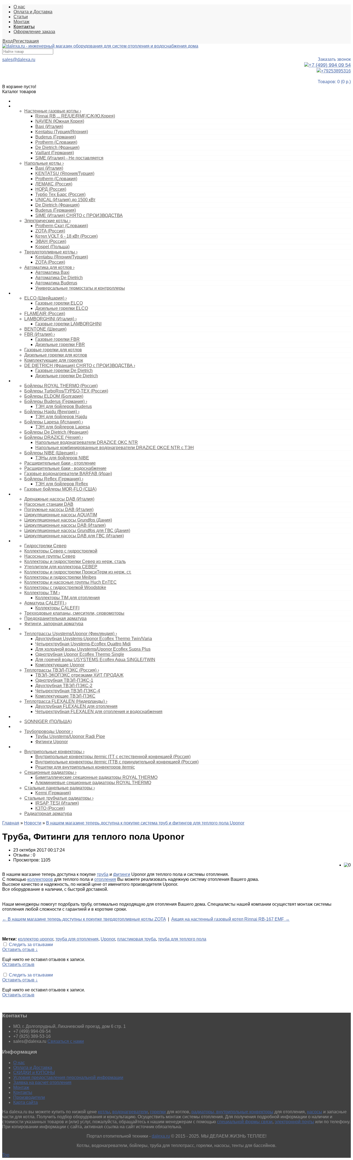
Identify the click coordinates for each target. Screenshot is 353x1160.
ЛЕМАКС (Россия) (53, 184)
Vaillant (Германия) (54, 152)
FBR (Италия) (39, 334)
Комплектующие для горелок (53, 360)
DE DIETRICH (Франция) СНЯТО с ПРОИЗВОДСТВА (79, 365)
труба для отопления (76, 939)
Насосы (20, 494)
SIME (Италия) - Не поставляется (69, 158)
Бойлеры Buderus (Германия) (55, 401)
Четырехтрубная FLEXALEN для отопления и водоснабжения (98, 711)
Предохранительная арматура (55, 618)
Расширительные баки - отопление (60, 463)
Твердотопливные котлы (50, 252)
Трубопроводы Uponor (48, 731)
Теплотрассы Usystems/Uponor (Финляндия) (70, 633)
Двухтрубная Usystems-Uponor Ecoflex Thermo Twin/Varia (93, 638)
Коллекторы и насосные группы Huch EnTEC (70, 582)
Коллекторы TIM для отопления (67, 597)
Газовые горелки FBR (57, 339)
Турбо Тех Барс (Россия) (60, 194)
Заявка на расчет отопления (42, 1082)
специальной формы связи (244, 1121)
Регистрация (26, 41)
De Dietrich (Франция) (57, 147)
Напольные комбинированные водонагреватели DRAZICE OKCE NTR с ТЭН (114, 447)
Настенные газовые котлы (52, 111)
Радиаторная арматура (48, 813)
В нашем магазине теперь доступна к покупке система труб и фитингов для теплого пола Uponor (145, 823)
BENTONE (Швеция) (45, 329)
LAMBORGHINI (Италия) (50, 318)
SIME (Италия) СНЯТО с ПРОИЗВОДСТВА (79, 215)
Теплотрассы (25, 629)
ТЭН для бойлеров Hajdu (61, 416)
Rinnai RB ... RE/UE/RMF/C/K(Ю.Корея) (75, 116)
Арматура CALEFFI (45, 603)
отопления (105, 879)
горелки (158, 1111)
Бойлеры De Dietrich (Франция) (56, 432)
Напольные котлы (44, 163)
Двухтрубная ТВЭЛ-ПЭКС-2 (63, 685)
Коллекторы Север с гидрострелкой (60, 551)
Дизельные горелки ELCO (61, 308)
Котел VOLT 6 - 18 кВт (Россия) (66, 236)
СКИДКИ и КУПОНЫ (34, 1072)
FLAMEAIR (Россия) (44, 313)
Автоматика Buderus (56, 283)
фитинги (121, 874)
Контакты (22, 1092)
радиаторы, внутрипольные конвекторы (232, 1111)
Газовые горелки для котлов (53, 349)
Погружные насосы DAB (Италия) (58, 509)
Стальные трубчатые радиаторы (58, 798)
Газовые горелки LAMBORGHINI (68, 323)
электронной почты (294, 1121)
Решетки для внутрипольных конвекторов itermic (85, 767)
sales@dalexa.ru (18, 59)
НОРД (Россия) (50, 189)
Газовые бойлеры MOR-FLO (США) (60, 489)
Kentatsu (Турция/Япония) (61, 131)
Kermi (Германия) (53, 792)
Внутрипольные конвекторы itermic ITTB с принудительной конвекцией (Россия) (117, 762)
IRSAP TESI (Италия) (57, 803)
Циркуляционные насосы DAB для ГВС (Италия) (74, 535)
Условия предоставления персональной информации (68, 1077)
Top (5, 1155)
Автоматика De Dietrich (59, 277)
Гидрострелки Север (45, 545)
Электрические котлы (47, 220)
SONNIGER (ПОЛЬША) (48, 721)
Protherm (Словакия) (56, 142)
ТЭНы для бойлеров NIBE (62, 457)
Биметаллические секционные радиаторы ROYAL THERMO (96, 777)
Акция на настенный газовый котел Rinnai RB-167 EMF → (230, 919)
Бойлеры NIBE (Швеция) (50, 453)
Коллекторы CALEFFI (57, 608)
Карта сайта (25, 1102)
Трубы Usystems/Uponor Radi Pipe (70, 736)
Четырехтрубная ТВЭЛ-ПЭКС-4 (67, 690)
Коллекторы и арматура (35, 541)
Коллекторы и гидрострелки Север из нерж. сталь (75, 561)
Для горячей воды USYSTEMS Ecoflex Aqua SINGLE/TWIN (95, 659)
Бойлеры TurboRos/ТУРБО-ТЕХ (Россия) (66, 391)
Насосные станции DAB (48, 504)
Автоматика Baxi (52, 272)
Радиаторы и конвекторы (35, 747)
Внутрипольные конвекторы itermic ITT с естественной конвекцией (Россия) (113, 756)
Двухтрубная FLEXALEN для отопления (76, 706)
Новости (32, 823)
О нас (19, 6)
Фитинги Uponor (51, 741)
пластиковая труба (136, 939)
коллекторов (40, 879)
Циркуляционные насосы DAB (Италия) (65, 525)
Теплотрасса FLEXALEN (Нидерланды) (65, 701)
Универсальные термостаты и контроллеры (80, 288)
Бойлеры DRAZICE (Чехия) (53, 437)
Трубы (19, 726)
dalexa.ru (161, 1136)
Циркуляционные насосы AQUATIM (60, 514)
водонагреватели (130, 1111)
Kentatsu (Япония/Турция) (61, 257)
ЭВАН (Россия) (50, 241)
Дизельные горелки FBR (60, 344)
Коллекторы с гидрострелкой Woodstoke (65, 587)
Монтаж (22, 21)
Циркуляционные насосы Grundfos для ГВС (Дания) (77, 530)
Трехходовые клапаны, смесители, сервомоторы (74, 613)
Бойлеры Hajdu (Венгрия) (51, 411)
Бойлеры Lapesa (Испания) (53, 422)
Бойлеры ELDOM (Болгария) (53, 396)
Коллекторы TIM (42, 592)
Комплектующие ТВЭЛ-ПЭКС (65, 696)
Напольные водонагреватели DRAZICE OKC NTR (86, 442)
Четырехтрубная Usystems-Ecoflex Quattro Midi (83, 643)
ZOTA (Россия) (50, 231)
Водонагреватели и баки (35, 381)
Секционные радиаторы (50, 772)
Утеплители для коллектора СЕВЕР (60, 566)
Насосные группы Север (49, 556)
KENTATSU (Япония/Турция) (64, 173)
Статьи (21, 16)
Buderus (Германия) (55, 137)
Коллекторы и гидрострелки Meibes (60, 577)
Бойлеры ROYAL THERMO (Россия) (61, 385)
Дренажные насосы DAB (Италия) (59, 499)
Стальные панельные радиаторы (59, 787)
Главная (10, 823)
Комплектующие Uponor (59, 665)
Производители (29, 1097)
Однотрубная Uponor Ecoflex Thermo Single (79, 654)
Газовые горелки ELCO (59, 303)
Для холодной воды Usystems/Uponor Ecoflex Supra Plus (93, 649)
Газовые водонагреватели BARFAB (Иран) (68, 473)
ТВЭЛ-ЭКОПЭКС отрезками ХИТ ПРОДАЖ (79, 675)
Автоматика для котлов (49, 267)
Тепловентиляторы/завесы (37, 716)
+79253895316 (336, 71)
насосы (314, 1111)
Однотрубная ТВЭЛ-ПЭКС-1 (64, 680)
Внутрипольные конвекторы (54, 751)
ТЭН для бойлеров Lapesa (62, 427)
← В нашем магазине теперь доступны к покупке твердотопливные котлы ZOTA (84, 919)
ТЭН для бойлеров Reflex (61, 483)
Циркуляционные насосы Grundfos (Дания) (68, 520)
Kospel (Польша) (52, 246)
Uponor (108, 939)
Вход (7, 41)
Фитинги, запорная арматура (53, 623)
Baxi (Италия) (49, 126)
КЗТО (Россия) (50, 808)
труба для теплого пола (182, 939)
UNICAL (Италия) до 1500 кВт (65, 199)
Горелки (20, 293)
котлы (104, 1111)
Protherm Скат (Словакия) (61, 225)
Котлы (18, 106)
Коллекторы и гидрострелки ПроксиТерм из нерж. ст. (77, 572)
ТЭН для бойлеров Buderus (63, 406)
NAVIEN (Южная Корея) (59, 121)
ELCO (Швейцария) (45, 298)
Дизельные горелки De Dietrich (66, 375)
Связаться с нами (65, 1041)
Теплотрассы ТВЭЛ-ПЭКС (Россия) (61, 670)
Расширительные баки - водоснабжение (65, 468)
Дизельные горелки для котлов (55, 355)
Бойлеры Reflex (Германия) (53, 478)
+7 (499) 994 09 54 (330, 65)
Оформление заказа (34, 31)
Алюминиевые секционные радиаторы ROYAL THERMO (93, 782)
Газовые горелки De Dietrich (64, 370)
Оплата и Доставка (33, 11)
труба (102, 874)
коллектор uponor (35, 939)
